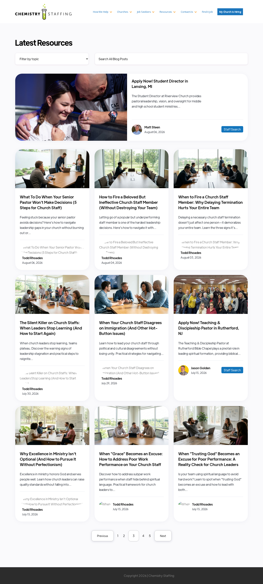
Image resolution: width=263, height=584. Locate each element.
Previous (102, 536)
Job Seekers (144, 11)
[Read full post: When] (132, 444)
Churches (122, 11)
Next (163, 536)
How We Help (100, 11)
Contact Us (187, 11)
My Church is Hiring (230, 11)
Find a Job (207, 11)
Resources (166, 11)
